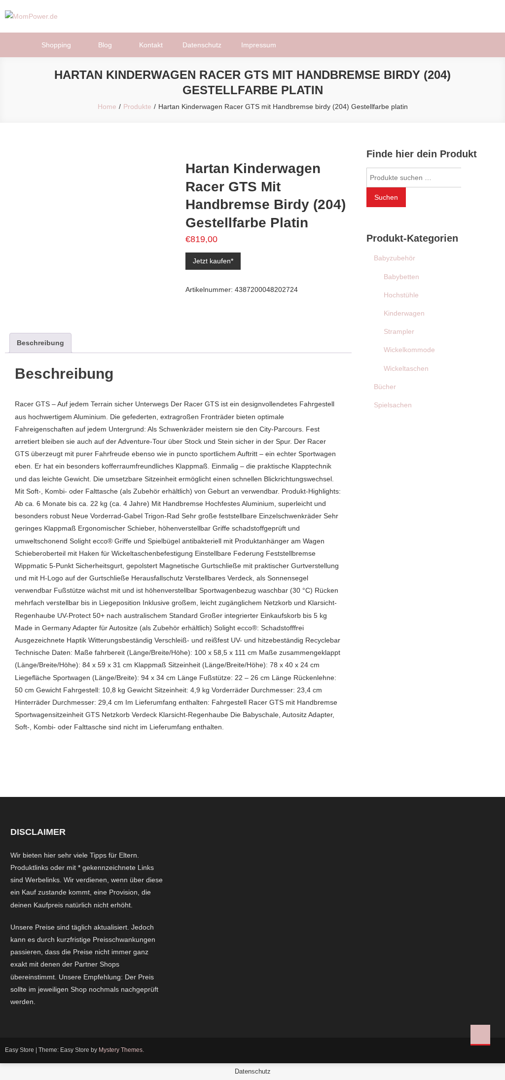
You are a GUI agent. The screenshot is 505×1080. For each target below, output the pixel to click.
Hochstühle (401, 295)
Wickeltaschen (406, 368)
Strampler (399, 331)
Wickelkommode (409, 350)
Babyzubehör (394, 258)
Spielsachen (393, 405)
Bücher (385, 387)
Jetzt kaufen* (213, 261)
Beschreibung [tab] (40, 343)
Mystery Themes (121, 1049)
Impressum (258, 45)
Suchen (386, 197)
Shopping (56, 45)
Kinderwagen (404, 313)
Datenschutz (201, 45)
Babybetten (401, 277)
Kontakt (151, 45)
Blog (105, 45)
